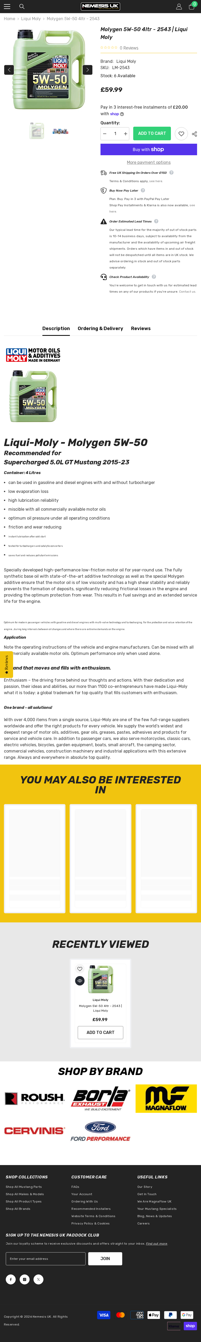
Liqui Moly (31, 18)
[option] (48, 69)
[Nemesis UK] (34, 1098)
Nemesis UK (42, 1316)
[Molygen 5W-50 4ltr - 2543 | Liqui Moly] (100, 979)
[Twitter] (38, 1279)
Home (9, 18)
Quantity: (110, 122)
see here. (156, 181)
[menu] (7, 6)
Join (105, 1258)
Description (56, 328)
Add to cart (152, 133)
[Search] (22, 6)
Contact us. (187, 291)
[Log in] (179, 6)
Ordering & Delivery (100, 328)
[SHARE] (192, 134)
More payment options (149, 162)
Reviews (141, 328)
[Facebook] (11, 1279)
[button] (9, 70)
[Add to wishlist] (181, 133)
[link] (34, 888)
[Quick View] (80, 980)
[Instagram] (25, 1279)
